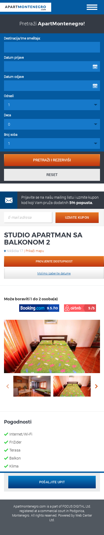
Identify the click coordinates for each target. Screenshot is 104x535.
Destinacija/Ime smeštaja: (22, 38)
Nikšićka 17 (25, 251)
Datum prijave (14, 57)
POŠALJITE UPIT (52, 482)
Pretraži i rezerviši (52, 159)
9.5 (52, 308)
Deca (7, 115)
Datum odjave (14, 76)
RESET (52, 174)
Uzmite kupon (77, 217)
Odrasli (9, 96)
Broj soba (10, 134)
